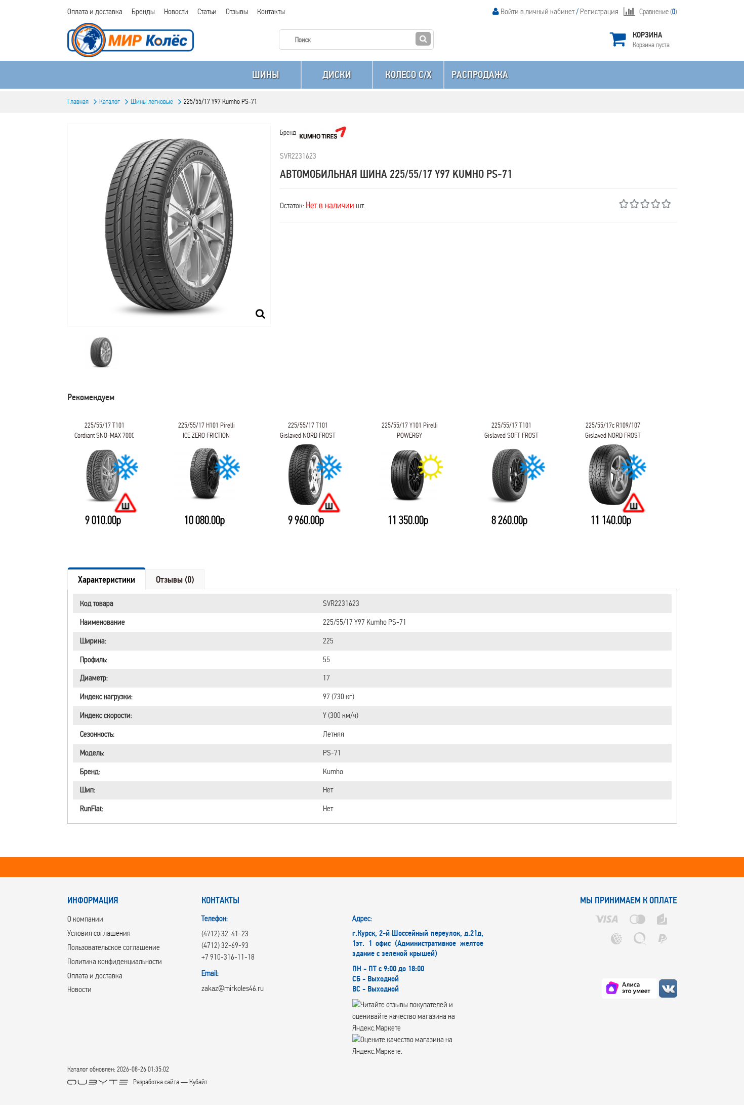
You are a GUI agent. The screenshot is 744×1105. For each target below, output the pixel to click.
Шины (265, 74)
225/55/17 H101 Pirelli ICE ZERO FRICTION (206, 430)
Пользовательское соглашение (113, 947)
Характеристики (106, 579)
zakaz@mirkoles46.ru (232, 988)
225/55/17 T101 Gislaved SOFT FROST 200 (511, 433)
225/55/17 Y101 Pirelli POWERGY (410, 430)
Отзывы (237, 11)
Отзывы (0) (175, 579)
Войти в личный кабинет (537, 11)
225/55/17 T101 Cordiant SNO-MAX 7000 (104, 430)
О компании (85, 919)
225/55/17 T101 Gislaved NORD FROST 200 (308, 433)
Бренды (143, 11)
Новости (176, 11)
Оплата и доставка (94, 11)
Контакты (271, 11)
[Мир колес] (668, 988)
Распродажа (479, 74)
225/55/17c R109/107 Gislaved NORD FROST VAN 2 (613, 433)
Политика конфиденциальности (114, 961)
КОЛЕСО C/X (408, 74)
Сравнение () (658, 11)
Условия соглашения (99, 933)
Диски (336, 74)
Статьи (207, 11)
